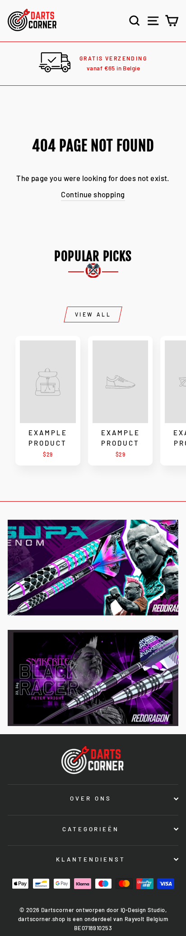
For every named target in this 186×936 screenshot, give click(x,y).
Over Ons (91, 798)
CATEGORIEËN (91, 829)
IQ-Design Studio (143, 909)
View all (93, 314)
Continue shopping (93, 194)
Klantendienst (91, 859)
